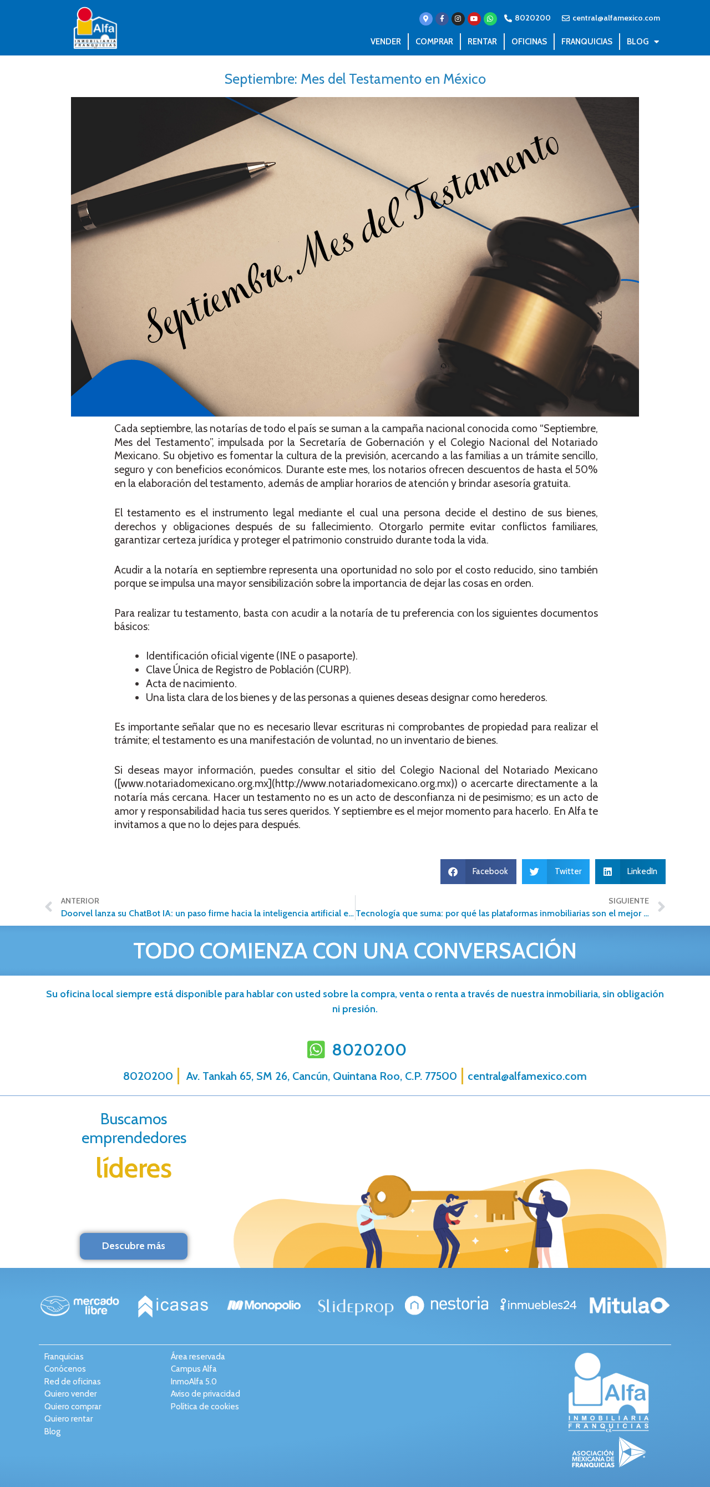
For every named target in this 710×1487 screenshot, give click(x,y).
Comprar (434, 42)
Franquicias (586, 42)
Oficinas (529, 42)
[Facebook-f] (442, 19)
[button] (478, 871)
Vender (386, 42)
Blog (637, 42)
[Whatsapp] (490, 19)
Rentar (482, 42)
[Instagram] (458, 19)
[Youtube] (474, 19)
